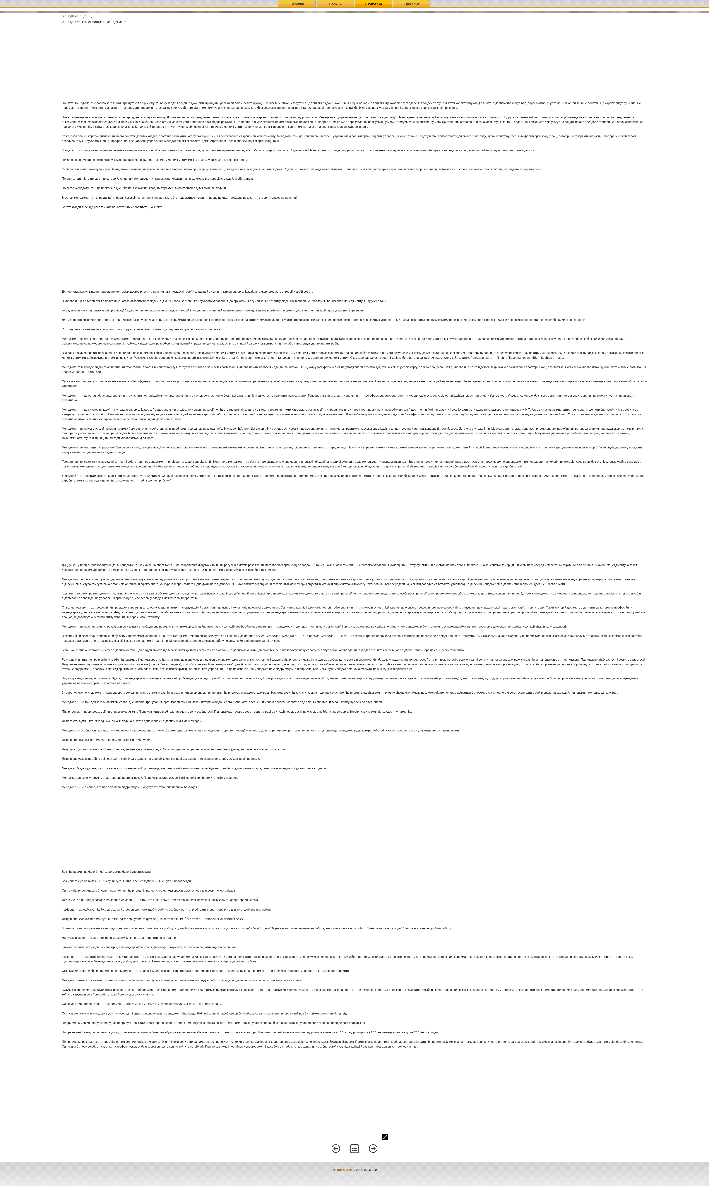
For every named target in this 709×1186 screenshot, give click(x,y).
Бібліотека (373, 3)
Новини (335, 3)
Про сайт (411, 3)
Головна (297, 3)
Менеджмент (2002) (77, 15)
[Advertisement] (29, 68)
